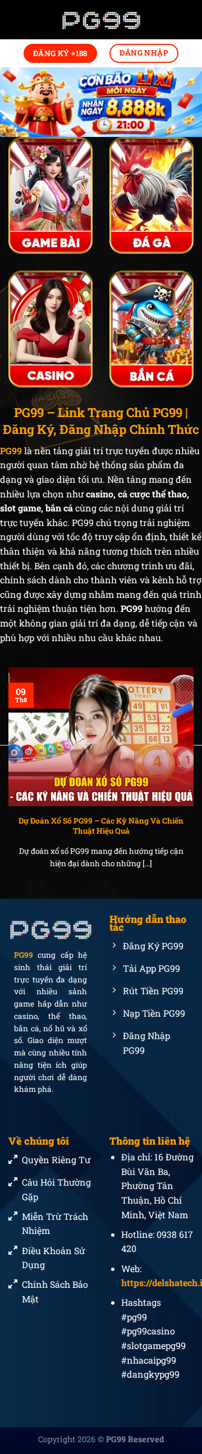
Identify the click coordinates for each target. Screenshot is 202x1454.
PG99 (23, 955)
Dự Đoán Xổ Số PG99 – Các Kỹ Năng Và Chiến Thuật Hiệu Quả (101, 826)
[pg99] (101, 20)
